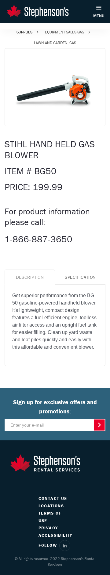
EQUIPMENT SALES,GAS (64, 32)
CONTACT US (52, 498)
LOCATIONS (51, 505)
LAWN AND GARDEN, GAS (55, 42)
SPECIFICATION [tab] (80, 277)
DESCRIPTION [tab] (30, 277)
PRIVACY (48, 528)
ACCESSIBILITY (55, 535)
